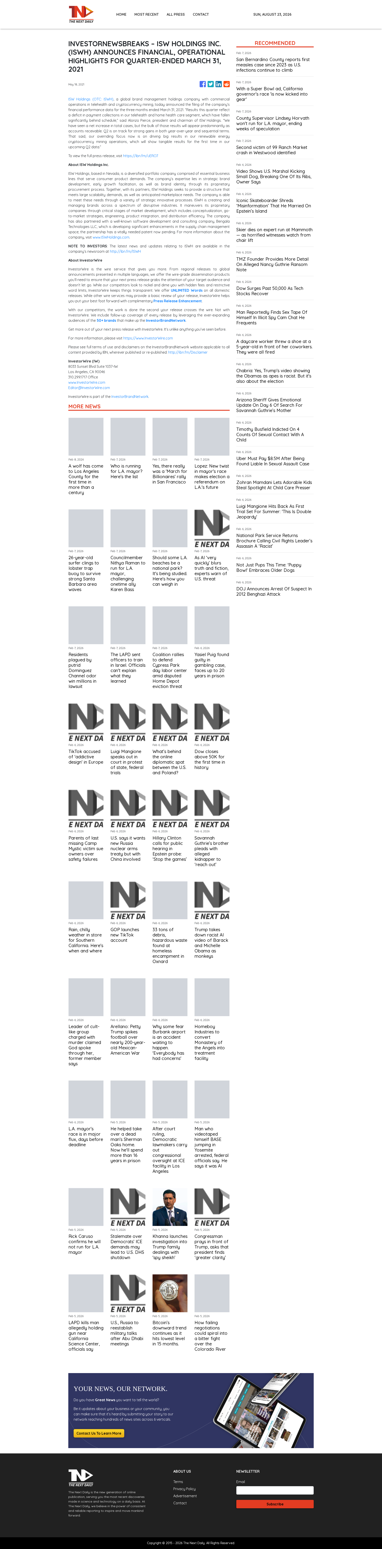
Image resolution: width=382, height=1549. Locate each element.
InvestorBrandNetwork (129, 396)
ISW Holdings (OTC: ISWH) (90, 99)
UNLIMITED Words (186, 290)
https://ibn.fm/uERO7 (140, 156)
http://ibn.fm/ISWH (125, 251)
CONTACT (201, 14)
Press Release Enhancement (177, 301)
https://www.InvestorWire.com (148, 338)
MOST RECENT (146, 14)
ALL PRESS (176, 14)
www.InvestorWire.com (86, 382)
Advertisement (185, 1496)
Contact (180, 1503)
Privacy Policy (184, 1489)
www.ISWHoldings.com (111, 237)
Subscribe (275, 1504)
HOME (121, 14)
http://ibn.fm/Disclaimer (188, 352)
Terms (178, 1482)
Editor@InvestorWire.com (89, 387)
